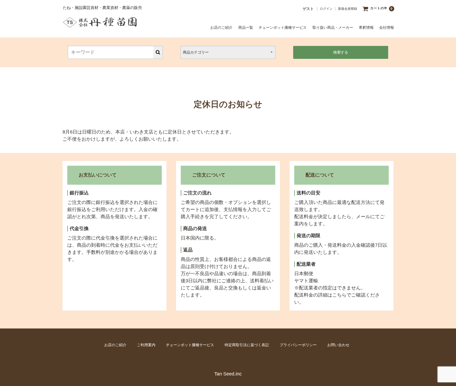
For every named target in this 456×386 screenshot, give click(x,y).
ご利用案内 (146, 345)
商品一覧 (245, 27)
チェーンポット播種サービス (283, 27)
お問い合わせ (338, 345)
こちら (339, 295)
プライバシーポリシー (298, 345)
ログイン (326, 9)
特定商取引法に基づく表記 (247, 345)
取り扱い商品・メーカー (332, 27)
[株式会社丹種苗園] (100, 23)
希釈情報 (366, 27)
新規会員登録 (347, 9)
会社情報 (386, 27)
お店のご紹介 (221, 27)
